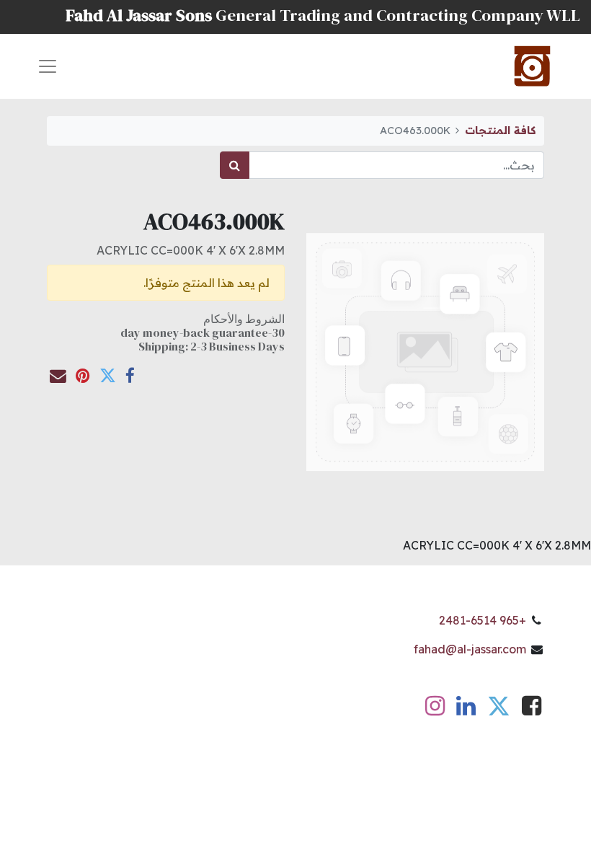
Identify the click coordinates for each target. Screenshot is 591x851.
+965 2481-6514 (482, 620)
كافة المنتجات (500, 130)
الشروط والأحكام (244, 319)
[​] (531, 709)
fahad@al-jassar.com (470, 649)
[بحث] (234, 165)
